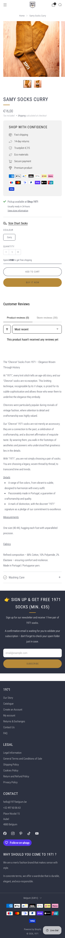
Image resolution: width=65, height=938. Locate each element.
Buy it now (32, 282)
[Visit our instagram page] (13, 833)
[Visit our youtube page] (37, 833)
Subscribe (33, 663)
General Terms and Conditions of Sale (22, 758)
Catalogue (8, 703)
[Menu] (5, 5)
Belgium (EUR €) (30, 898)
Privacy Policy (10, 782)
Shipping (22, 115)
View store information (18, 210)
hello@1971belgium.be (15, 801)
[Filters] (7, 329)
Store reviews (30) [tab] (47, 317)
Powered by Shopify (32, 929)
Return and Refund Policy (16, 776)
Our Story (8, 697)
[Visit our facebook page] (5, 833)
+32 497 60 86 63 (12, 807)
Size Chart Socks (18, 223)
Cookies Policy (10, 770)
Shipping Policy (11, 764)
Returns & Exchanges (14, 721)
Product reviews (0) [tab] (18, 317)
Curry (9, 237)
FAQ (5, 733)
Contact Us (9, 727)
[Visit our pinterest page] (21, 833)
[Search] (60, 4)
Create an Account (12, 709)
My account (9, 715)
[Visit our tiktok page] (29, 833)
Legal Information (12, 752)
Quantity (8, 246)
